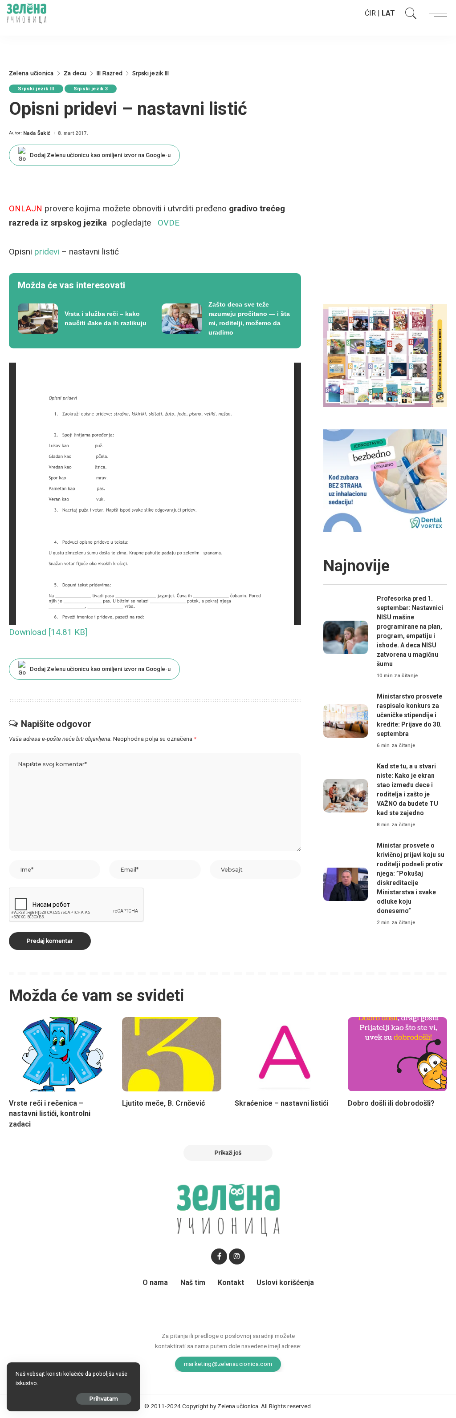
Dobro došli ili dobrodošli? (391, 1103)
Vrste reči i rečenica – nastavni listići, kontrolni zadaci (49, 1113)
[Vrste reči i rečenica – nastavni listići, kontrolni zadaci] (59, 1054)
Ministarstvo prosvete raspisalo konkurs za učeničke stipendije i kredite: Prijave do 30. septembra (409, 715)
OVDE (168, 223)
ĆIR (370, 13)
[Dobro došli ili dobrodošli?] (398, 1054)
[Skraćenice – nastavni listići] (284, 1054)
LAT (388, 13)
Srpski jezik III (36, 89)
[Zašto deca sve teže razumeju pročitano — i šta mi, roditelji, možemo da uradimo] (227, 318)
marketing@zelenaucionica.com (228, 1363)
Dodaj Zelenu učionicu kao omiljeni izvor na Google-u (100, 155)
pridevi (46, 251)
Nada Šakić (36, 133)
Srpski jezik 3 (90, 89)
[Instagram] (237, 1256)
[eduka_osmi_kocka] (385, 355)
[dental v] (385, 480)
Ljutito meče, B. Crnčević (163, 1103)
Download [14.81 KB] (48, 632)
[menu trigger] (436, 13)
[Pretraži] (408, 13)
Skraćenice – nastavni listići (281, 1103)
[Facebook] (219, 1256)
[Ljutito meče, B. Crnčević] (172, 1054)
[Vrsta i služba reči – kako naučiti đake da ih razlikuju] (83, 318)
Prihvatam (104, 1398)
